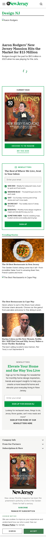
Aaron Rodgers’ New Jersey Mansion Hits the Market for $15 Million (21, 48)
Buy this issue (23, 151)
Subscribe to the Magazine (23, 146)
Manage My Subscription (23, 511)
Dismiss (12, 531)
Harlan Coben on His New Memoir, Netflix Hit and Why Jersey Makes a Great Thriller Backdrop (22, 341)
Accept (33, 531)
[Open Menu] (3, 4)
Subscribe (23, 508)
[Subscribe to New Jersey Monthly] (23, 471)
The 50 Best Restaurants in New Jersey (20, 264)
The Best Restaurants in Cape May (18, 301)
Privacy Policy (8, 525)
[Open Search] (41, 4)
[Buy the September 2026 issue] (23, 117)
